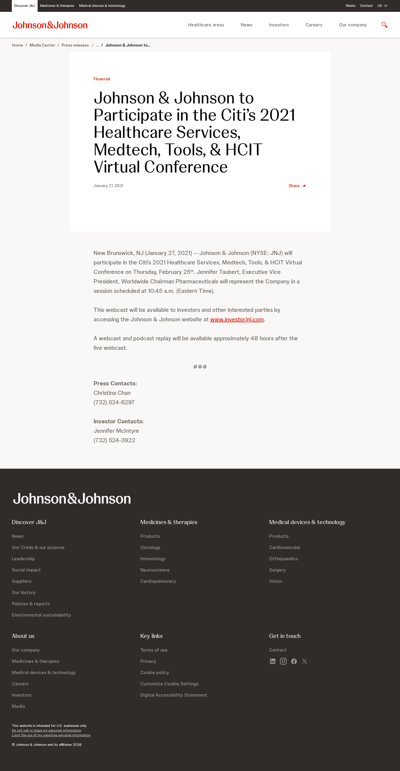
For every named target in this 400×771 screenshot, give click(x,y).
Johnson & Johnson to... (127, 45)
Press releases (76, 45)
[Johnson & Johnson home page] (50, 24)
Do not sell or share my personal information (46, 730)
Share (294, 185)
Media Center (42, 45)
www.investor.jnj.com (237, 319)
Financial (102, 79)
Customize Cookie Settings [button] (169, 684)
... (97, 45)
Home (17, 45)
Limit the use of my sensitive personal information (51, 735)
